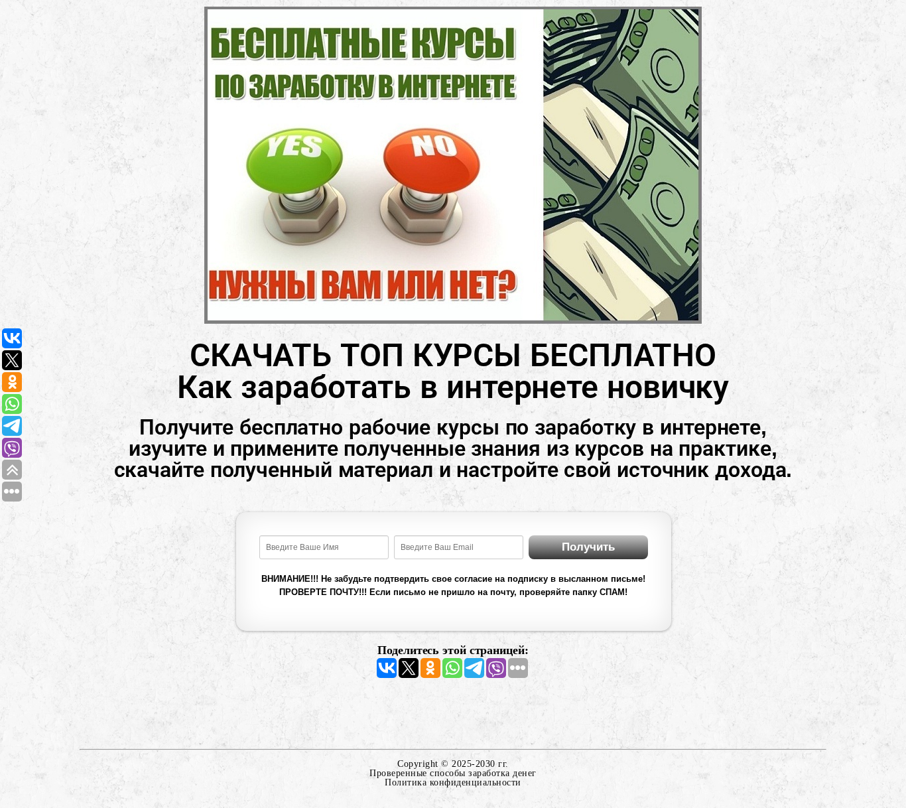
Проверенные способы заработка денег (453, 773)
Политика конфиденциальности (453, 782)
